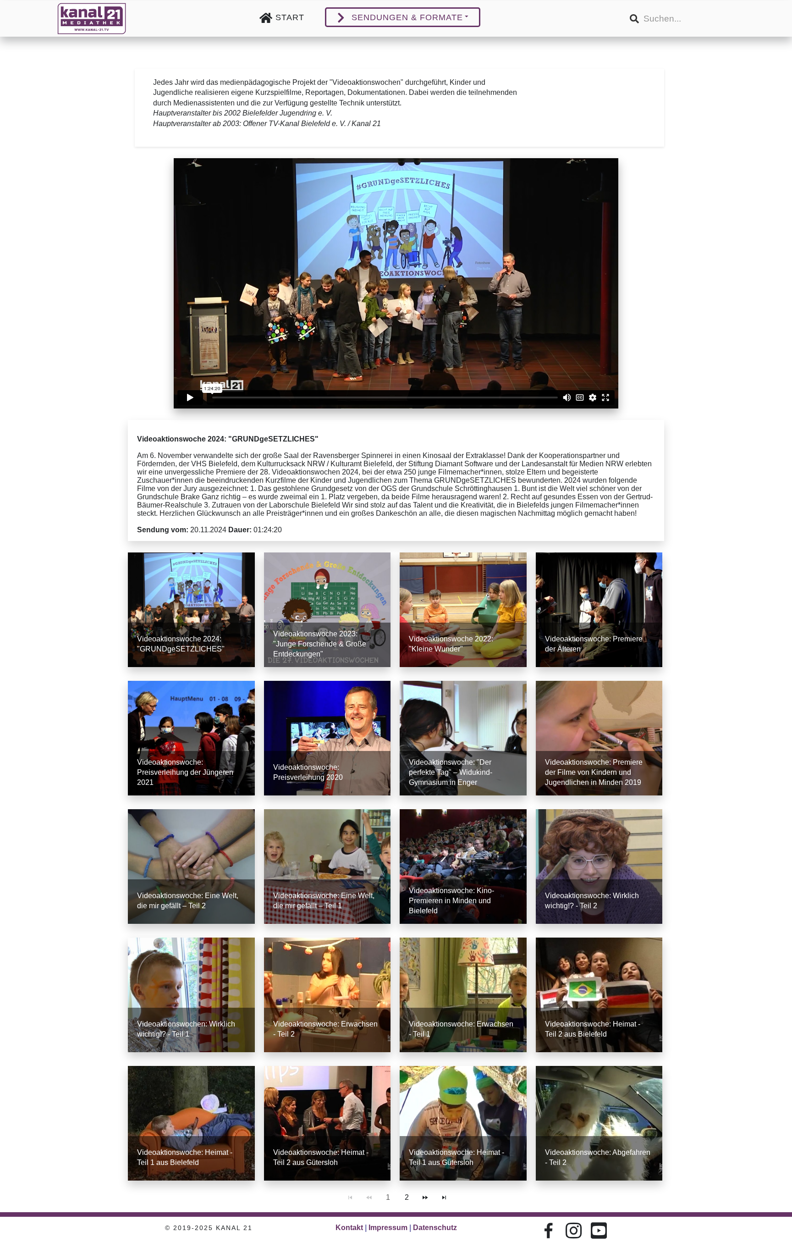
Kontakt (349, 1227)
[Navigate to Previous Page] (369, 1197)
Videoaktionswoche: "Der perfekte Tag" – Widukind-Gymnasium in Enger (450, 772)
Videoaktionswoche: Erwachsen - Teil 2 (325, 1029)
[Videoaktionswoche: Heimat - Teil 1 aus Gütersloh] (463, 1123)
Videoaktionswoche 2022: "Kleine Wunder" (451, 644)
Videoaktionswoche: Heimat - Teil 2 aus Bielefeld (592, 1029)
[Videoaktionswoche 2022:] (463, 609)
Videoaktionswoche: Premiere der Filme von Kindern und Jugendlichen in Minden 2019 (594, 772)
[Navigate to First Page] (350, 1197)
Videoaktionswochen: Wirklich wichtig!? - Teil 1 (186, 1029)
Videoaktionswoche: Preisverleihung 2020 (308, 772)
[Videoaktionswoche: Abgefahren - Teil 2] (599, 1123)
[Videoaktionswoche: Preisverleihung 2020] (327, 738)
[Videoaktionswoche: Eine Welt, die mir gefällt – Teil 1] (327, 866)
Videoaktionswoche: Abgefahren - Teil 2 (597, 1157)
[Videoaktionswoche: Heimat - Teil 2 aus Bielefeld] (599, 995)
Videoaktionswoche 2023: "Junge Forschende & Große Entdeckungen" (319, 644)
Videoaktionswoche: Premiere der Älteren (594, 644)
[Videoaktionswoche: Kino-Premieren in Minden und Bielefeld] (463, 866)
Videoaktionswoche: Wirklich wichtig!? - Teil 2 (592, 901)
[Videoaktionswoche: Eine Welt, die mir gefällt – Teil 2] (191, 866)
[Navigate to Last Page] (444, 1197)
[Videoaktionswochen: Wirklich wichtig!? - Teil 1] (191, 995)
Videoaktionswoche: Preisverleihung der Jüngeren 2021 (185, 772)
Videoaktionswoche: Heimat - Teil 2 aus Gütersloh (320, 1157)
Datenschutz (435, 1227)
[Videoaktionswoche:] (463, 738)
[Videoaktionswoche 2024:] (191, 609)
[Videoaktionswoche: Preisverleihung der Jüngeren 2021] (191, 738)
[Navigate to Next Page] (425, 1197)
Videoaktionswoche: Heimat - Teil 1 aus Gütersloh (456, 1157)
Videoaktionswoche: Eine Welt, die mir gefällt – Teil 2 (187, 901)
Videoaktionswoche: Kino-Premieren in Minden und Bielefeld (451, 901)
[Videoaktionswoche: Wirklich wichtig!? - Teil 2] (599, 866)
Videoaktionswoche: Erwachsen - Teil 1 (461, 1029)
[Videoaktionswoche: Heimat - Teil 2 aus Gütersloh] (327, 1123)
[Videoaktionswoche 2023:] (327, 609)
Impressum (387, 1227)
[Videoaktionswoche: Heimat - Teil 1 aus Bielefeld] (191, 1123)
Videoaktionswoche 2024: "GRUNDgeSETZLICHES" (181, 644)
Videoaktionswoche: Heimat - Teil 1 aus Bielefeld (184, 1157)
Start (289, 17)
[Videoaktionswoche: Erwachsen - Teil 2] (327, 995)
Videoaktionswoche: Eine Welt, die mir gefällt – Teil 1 (323, 901)
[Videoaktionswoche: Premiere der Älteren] (599, 609)
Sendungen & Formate (407, 17)
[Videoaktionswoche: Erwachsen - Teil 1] (463, 995)
